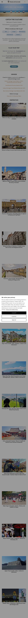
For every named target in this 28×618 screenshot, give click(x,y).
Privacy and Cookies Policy (12, 309)
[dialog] (14, 309)
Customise (14, 316)
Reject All (14, 320)
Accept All (14, 313)
